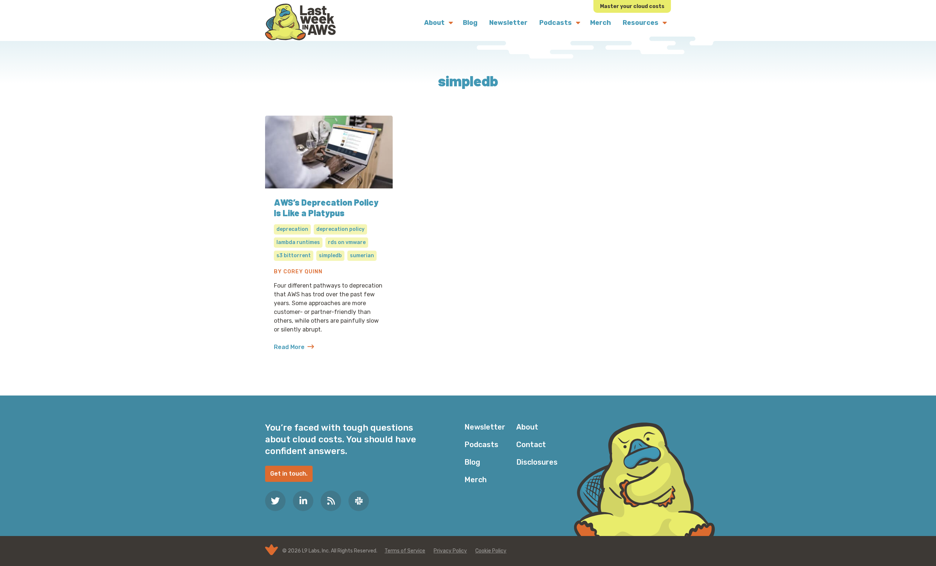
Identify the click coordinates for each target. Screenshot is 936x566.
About (527, 427)
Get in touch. (288, 473)
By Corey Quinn (298, 272)
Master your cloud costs (632, 6)
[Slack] (358, 501)
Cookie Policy (490, 551)
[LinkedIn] (303, 501)
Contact (531, 444)
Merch (475, 479)
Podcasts (481, 444)
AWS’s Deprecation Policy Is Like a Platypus (326, 207)
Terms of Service (405, 551)
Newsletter (484, 427)
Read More (294, 348)
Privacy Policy (450, 551)
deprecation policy (340, 229)
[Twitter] (275, 501)
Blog (472, 462)
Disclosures (537, 462)
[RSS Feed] (331, 501)
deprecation (292, 229)
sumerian (362, 255)
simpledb (330, 255)
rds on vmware (347, 242)
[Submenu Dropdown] (450, 22)
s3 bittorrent (293, 255)
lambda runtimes (298, 242)
